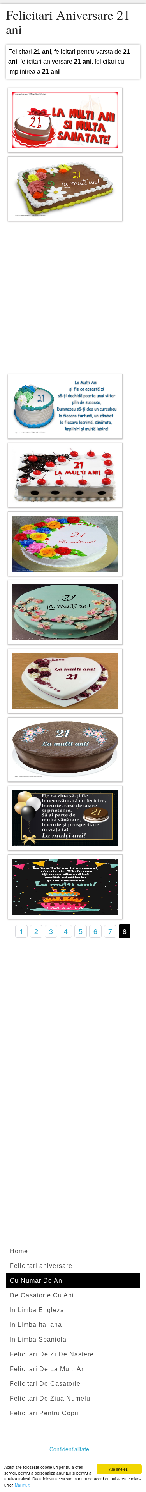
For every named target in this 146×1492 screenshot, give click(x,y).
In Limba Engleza (37, 1310)
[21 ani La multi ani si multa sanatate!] (65, 120)
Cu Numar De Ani (37, 1280)
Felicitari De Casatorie (45, 1383)
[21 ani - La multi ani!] (65, 188)
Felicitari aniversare (41, 1266)
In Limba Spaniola (38, 1339)
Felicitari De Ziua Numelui (51, 1398)
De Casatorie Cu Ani (42, 1295)
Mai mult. (23, 1485)
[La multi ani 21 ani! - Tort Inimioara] (65, 681)
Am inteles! (119, 1469)
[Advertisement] (73, 295)
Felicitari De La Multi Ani (48, 1369)
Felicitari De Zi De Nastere (52, 1354)
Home (19, 1251)
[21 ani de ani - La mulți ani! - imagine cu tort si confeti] (65, 887)
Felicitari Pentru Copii (44, 1413)
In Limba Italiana (36, 1324)
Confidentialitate (69, 1449)
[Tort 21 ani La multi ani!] (65, 475)
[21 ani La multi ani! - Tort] (65, 544)
